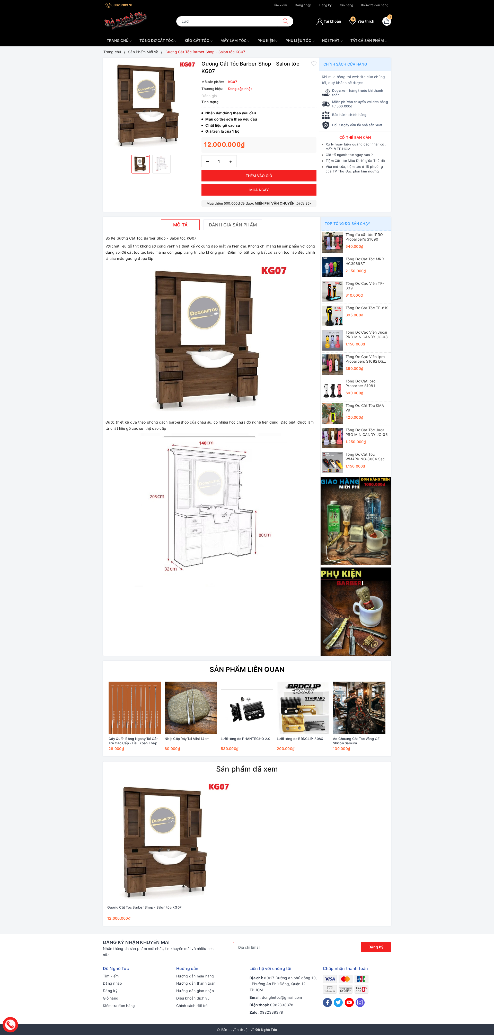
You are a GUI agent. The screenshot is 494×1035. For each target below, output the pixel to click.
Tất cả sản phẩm (367, 40)
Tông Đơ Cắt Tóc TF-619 (367, 308)
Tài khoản (332, 21)
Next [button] (401, 720)
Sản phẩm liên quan (247, 669)
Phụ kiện (266, 40)
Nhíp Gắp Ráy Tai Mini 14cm (187, 739)
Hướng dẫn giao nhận (195, 990)
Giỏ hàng (346, 5)
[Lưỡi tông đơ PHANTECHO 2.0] (247, 708)
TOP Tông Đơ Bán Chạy (347, 223)
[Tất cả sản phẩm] (356, 520)
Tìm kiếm (280, 5)
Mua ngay (259, 190)
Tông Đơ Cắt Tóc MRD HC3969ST (365, 261)
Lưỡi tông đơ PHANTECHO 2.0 (245, 739)
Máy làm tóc (234, 40)
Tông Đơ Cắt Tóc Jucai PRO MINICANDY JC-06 (367, 432)
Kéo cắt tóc (197, 40)
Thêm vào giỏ (259, 175)
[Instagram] (360, 1002)
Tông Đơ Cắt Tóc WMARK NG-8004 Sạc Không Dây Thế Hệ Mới (365, 456)
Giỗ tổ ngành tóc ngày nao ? (349, 155)
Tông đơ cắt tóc (156, 40)
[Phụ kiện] (356, 611)
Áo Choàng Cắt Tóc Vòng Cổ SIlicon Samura (356, 741)
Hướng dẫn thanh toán (195, 983)
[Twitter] (338, 1002)
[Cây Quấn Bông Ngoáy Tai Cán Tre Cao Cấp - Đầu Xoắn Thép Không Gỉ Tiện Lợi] (135, 708)
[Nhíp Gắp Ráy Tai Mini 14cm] (191, 708)
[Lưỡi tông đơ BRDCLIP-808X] (303, 708)
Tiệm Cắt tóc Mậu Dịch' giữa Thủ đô (355, 161)
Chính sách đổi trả (192, 1005)
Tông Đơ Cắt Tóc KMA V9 (365, 407)
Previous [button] (92, 720)
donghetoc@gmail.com (282, 997)
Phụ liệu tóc (299, 40)
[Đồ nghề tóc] (126, 21)
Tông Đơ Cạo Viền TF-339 (365, 285)
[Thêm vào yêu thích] (313, 63)
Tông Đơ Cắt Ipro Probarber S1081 (360, 383)
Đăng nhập (303, 5)
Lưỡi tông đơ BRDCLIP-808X (300, 739)
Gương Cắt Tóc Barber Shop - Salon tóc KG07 (144, 907)
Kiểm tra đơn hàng (374, 5)
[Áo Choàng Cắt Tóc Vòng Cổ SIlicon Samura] (359, 708)
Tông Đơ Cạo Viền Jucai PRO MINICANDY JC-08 (367, 334)
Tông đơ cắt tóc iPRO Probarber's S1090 (364, 236)
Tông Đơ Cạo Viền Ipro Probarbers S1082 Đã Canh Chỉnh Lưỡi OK (365, 359)
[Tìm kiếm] (285, 21)
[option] (150, 105)
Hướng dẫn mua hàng (195, 976)
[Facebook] (327, 1002)
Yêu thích (363, 21)
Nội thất (331, 40)
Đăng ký (325, 5)
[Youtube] (349, 1002)
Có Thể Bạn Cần (355, 137)
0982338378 (121, 5)
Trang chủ (118, 40)
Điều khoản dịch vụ (193, 998)
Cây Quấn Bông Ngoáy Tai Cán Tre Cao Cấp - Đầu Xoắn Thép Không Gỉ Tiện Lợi (133, 741)
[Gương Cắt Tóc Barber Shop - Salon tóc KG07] (169, 842)
